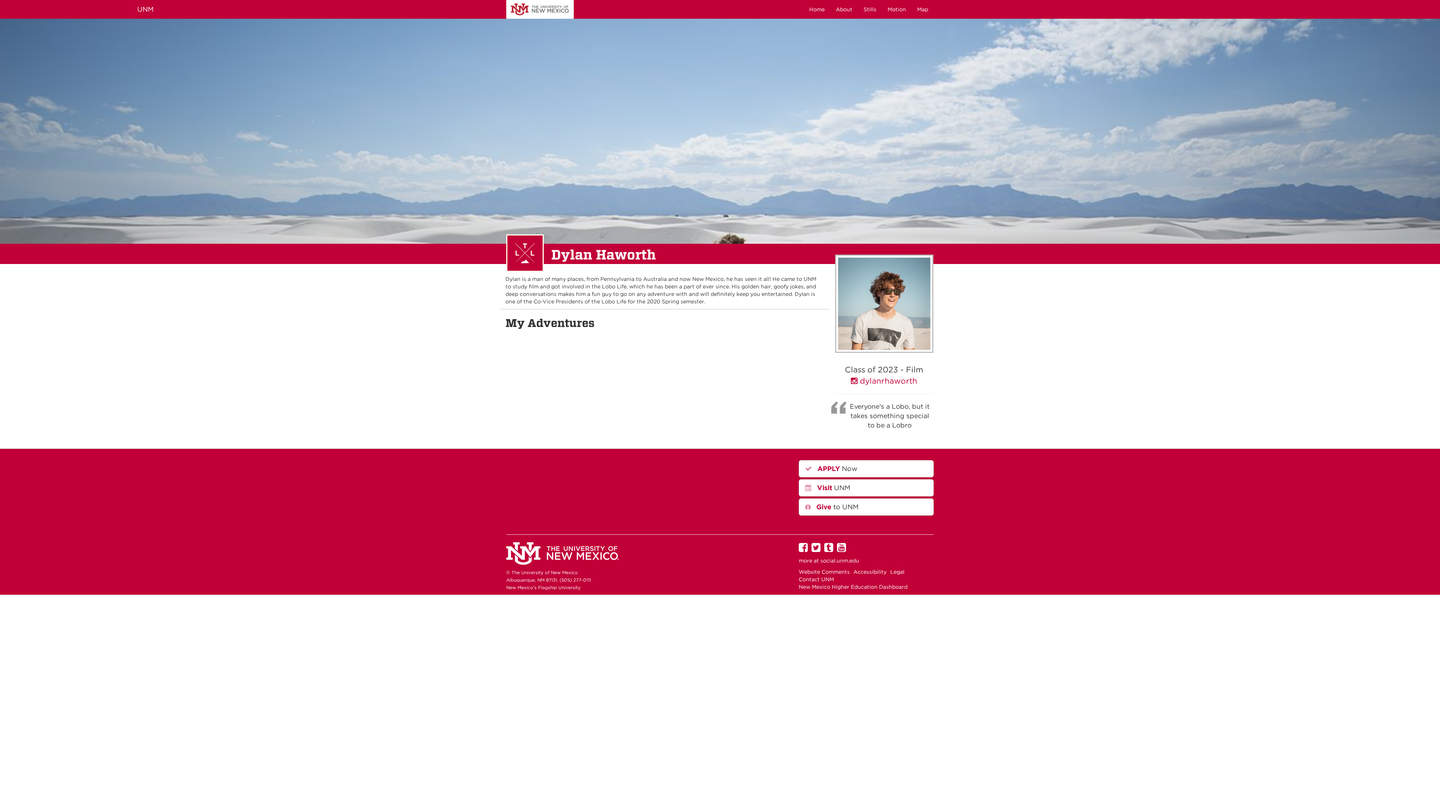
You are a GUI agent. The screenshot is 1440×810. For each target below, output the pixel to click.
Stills (870, 9)
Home (817, 9)
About (844, 9)
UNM (540, 9)
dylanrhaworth (887, 381)
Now (837, 468)
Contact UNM (816, 579)
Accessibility (870, 572)
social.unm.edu (839, 561)
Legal (897, 572)
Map (922, 9)
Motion (897, 9)
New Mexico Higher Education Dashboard (853, 587)
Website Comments (824, 572)
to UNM (836, 507)
